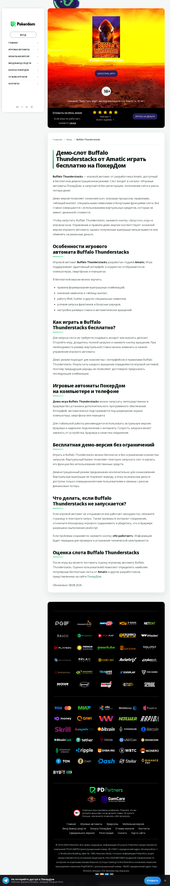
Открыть (152, 880)
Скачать (122, 833)
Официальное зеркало (82, 833)
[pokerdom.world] (22, 107)
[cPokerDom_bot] (31, 107)
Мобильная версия (18, 56)
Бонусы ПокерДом (18, 70)
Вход (23, 34)
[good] (110, 112)
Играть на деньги (145, 116)
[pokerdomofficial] (27, 107)
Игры (69, 139)
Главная (13, 42)
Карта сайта (138, 833)
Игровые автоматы (19, 49)
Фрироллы (112, 824)
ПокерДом (94, 576)
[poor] (100, 112)
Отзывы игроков (17, 76)
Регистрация (106, 833)
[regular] (105, 112)
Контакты (13, 83)
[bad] (94, 112)
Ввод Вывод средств (19, 63)
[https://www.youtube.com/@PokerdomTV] (17, 107)
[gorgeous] (116, 112)
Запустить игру (106, 73)
